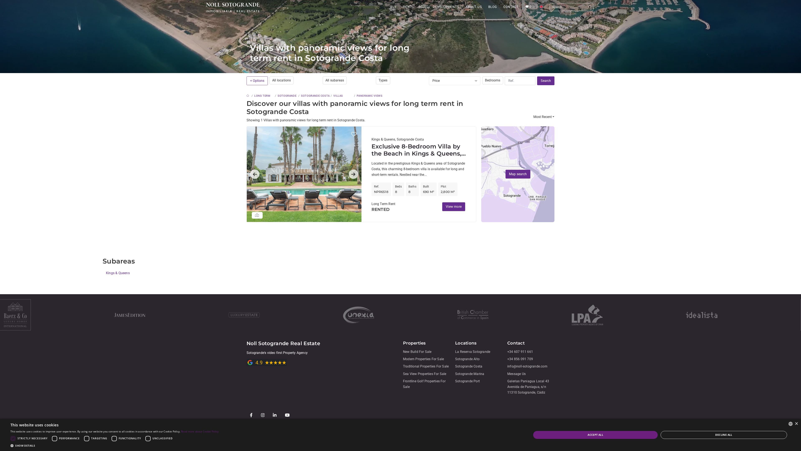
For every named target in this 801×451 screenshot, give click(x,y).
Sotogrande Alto (467, 359)
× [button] (796, 423)
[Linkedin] (275, 415)
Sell (422, 7)
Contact (511, 7)
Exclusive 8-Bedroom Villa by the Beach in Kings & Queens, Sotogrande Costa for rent (417, 150)
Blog (492, 7)
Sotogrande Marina (469, 374)
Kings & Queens (118, 273)
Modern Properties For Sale (423, 359)
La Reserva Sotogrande (472, 352)
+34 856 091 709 (520, 359)
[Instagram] (263, 415)
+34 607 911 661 (520, 352)
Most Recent (542, 117)
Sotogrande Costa (468, 367)
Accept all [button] (595, 435)
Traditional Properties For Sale (426, 367)
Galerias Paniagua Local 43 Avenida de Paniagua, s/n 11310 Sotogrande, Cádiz (528, 386)
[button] (354, 134)
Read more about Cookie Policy (200, 431)
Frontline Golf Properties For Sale (424, 384)
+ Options (257, 81)
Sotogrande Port (467, 381)
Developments (446, 7)
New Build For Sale (417, 352)
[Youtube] (288, 415)
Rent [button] (407, 7)
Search (546, 81)
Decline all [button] (723, 435)
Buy (393, 7)
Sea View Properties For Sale (424, 374)
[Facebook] (252, 415)
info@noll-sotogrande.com (527, 367)
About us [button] (474, 7)
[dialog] (400, 435)
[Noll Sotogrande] (232, 8)
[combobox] (790, 424)
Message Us (516, 374)
